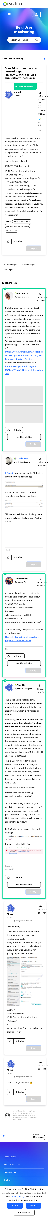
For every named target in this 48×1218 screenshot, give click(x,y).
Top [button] (3, 1135)
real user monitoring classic (17, 226)
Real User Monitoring (13, 58)
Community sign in (36, 14)
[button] (15, 1206)
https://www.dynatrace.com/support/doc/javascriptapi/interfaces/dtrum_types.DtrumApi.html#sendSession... (24, 355)
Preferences (24, 1212)
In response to (24, 921)
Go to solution (25, 86)
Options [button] (44, 59)
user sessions (11, 230)
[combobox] (24, 40)
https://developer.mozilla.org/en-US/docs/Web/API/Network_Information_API (24, 370)
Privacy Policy (17, 1196)
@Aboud (9, 473)
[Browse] (10, 14)
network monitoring (22, 221)
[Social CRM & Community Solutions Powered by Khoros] (39, 1136)
